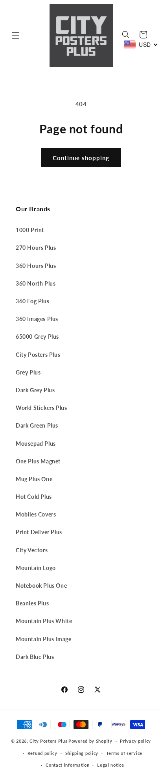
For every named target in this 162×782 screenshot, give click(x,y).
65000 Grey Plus (37, 336)
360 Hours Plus (36, 265)
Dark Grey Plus (35, 390)
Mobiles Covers (36, 514)
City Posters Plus (38, 354)
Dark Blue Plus (35, 656)
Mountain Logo (36, 567)
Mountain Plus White (44, 621)
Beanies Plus (32, 603)
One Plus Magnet (38, 461)
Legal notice (110, 764)
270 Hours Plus (36, 247)
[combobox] (141, 44)
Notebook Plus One (41, 585)
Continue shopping (81, 157)
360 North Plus (35, 283)
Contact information (67, 764)
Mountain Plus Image (43, 639)
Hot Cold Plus (34, 496)
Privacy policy (135, 740)
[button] (15, 35)
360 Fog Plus (32, 301)
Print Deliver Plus (39, 532)
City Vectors (32, 550)
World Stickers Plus (41, 407)
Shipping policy (82, 753)
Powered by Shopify (90, 740)
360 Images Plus (37, 318)
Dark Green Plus (37, 425)
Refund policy (42, 753)
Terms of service (124, 753)
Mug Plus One (34, 479)
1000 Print (30, 230)
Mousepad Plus (36, 443)
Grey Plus (28, 372)
